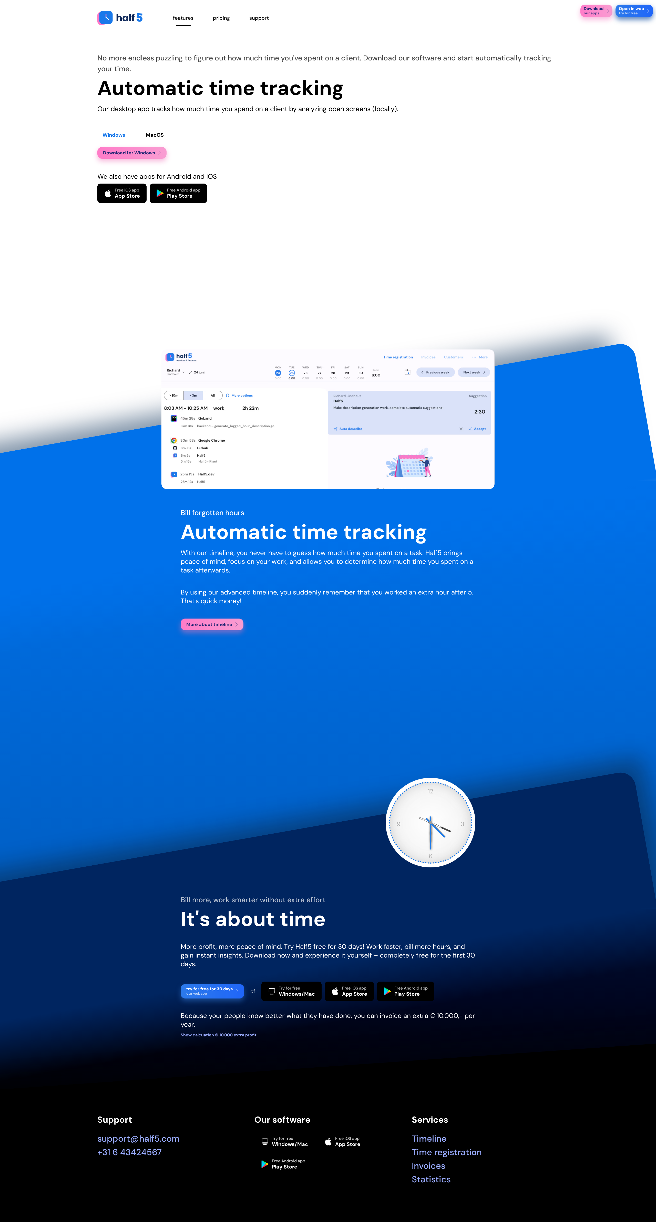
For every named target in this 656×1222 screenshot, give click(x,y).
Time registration (447, 1152)
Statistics (431, 1179)
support (259, 18)
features (183, 18)
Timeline (429, 1138)
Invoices (428, 1166)
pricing (221, 18)
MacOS (155, 135)
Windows (113, 135)
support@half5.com (138, 1138)
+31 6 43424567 (129, 1152)
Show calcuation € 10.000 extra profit (219, 1035)
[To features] (125, 18)
